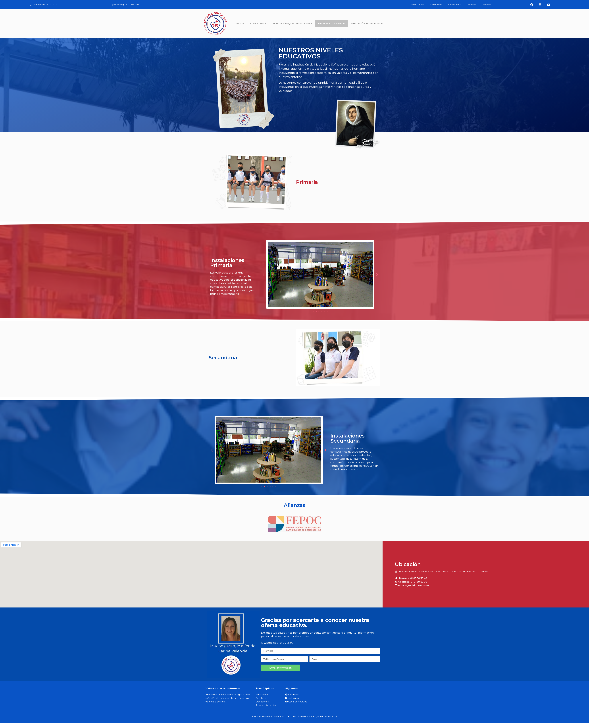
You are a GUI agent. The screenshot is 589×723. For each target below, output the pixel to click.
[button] (313, 311)
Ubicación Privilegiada (367, 23)
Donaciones (454, 4)
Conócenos (258, 23)
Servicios (471, 4)
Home (240, 23)
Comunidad (436, 4)
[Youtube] (548, 4)
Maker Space (417, 4)
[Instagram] (540, 4)
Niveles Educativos (331, 23)
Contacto (486, 4)
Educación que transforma (292, 23)
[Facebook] (531, 4)
